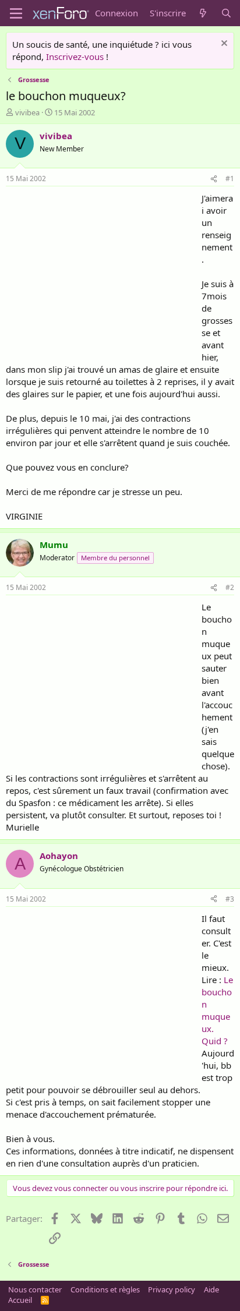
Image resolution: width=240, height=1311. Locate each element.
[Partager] (213, 179)
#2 (229, 587)
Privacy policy (171, 1289)
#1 (229, 178)
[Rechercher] (226, 13)
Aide (211, 1289)
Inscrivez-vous (75, 56)
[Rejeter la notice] (223, 44)
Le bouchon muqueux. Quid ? (217, 1010)
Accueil (20, 1300)
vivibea (27, 112)
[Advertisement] (104, 273)
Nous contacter (35, 1289)
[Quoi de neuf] (203, 13)
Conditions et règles (105, 1289)
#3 (229, 899)
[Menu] (16, 13)
